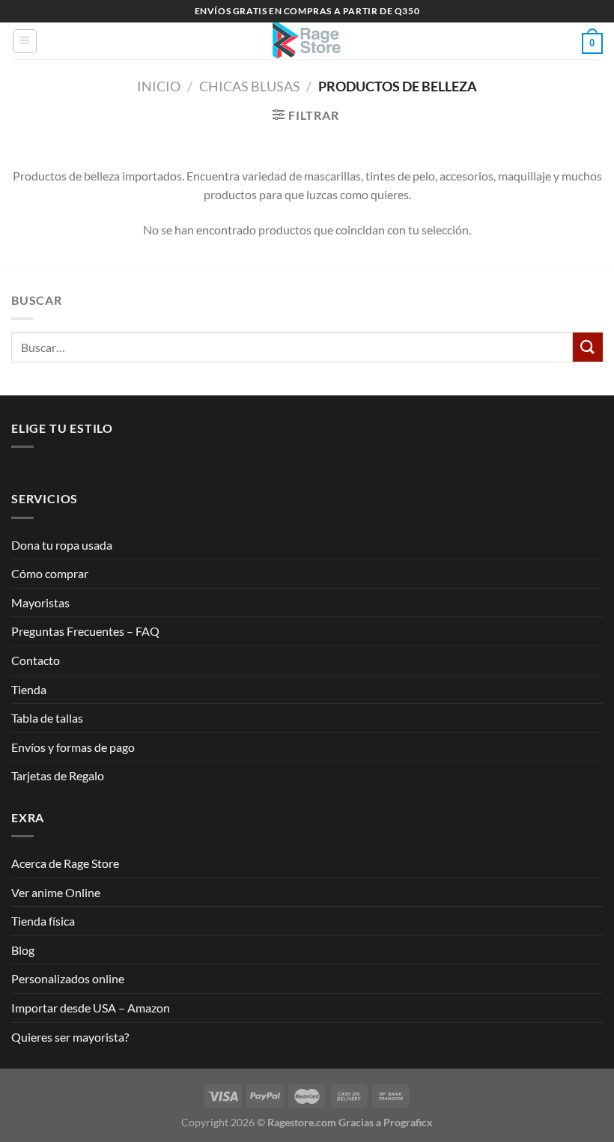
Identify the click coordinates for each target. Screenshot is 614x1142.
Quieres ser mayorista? (70, 1037)
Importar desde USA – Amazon (90, 1007)
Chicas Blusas (249, 86)
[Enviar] (588, 347)
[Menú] (25, 41)
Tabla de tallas (47, 718)
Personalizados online (67, 978)
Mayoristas (40, 602)
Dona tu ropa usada (61, 545)
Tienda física (43, 921)
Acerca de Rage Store (65, 863)
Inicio (158, 86)
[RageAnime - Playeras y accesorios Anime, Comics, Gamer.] (307, 40)
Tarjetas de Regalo (57, 775)
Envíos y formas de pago (73, 747)
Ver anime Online (55, 892)
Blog (22, 950)
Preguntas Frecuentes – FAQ (85, 631)
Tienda (28, 689)
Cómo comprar (49, 573)
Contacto (35, 660)
